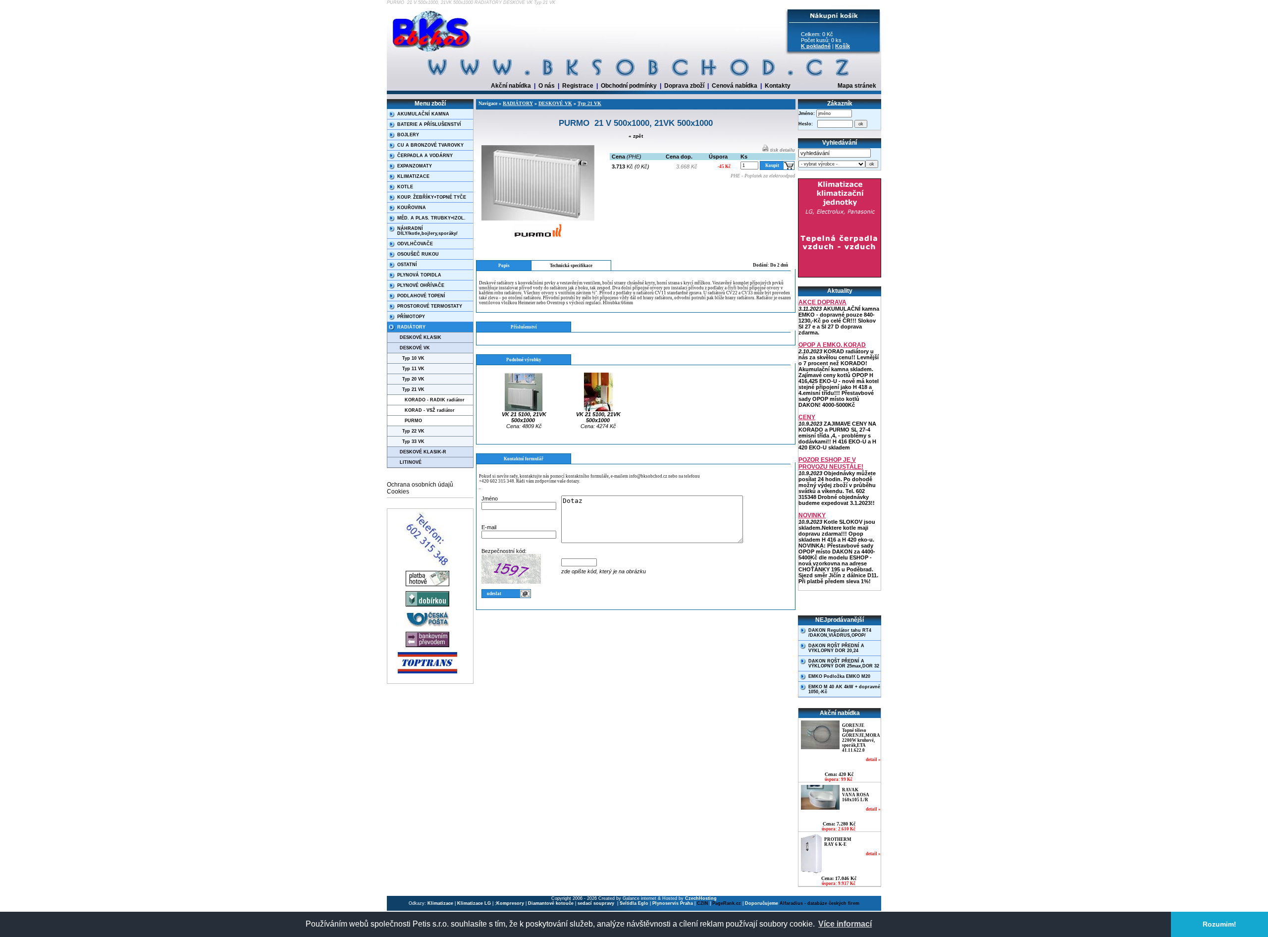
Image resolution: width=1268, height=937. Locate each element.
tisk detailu (782, 150)
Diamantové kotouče (551, 903)
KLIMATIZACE (413, 176)
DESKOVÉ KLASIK (420, 337)
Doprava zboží (684, 85)
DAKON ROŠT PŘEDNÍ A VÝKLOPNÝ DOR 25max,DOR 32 (843, 663)
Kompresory (510, 903)
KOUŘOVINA (411, 207)
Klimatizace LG (474, 903)
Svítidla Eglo (634, 903)
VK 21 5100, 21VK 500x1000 (524, 417)
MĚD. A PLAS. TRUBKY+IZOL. (431, 218)
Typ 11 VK (413, 368)
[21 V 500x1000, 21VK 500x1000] (537, 219)
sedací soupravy (597, 903)
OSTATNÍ (407, 264)
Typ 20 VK (413, 379)
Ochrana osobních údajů (420, 484)
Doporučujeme (761, 903)
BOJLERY (408, 134)
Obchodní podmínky (629, 85)
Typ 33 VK (413, 441)
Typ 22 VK (413, 431)
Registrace (577, 85)
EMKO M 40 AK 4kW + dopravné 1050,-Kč (844, 689)
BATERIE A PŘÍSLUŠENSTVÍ (429, 124)
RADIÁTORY (411, 327)
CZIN (702, 903)
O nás (546, 85)
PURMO (413, 420)
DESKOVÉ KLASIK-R (423, 451)
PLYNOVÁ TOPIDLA (419, 275)
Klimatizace (440, 903)
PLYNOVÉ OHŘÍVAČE (420, 285)
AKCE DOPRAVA (822, 302)
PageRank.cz (726, 903)
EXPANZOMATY (414, 166)
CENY (806, 417)
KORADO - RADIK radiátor (435, 399)
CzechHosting (701, 898)
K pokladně (816, 46)
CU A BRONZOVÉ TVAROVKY (430, 145)
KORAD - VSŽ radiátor (430, 410)
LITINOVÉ (411, 462)
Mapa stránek (857, 85)
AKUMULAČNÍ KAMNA (423, 113)
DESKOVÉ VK (415, 347)
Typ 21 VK (413, 389)
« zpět (636, 136)
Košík (842, 46)
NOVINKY (812, 515)
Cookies (398, 491)
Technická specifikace (571, 265)
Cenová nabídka (734, 85)
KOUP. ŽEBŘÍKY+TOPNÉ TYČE (431, 197)
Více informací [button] (845, 924)
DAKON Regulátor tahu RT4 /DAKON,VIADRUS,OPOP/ (839, 633)
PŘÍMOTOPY (411, 316)
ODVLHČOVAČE (415, 243)
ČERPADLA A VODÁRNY (425, 155)
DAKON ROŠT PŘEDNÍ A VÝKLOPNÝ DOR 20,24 (836, 648)
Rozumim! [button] (1219, 924)
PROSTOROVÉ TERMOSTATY (429, 306)
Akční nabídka (511, 85)
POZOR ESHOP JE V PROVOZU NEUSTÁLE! (830, 463)
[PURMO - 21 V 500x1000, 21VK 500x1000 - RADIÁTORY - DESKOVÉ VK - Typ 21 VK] (433, 52)
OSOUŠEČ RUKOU (418, 254)
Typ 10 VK (413, 358)
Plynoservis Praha (672, 903)
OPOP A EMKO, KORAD (832, 344)
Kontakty (778, 85)
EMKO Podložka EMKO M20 (839, 676)
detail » (873, 759)
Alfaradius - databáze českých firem (819, 903)
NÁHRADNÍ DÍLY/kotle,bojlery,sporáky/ (427, 231)
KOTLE (405, 186)
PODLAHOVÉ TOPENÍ (421, 295)
